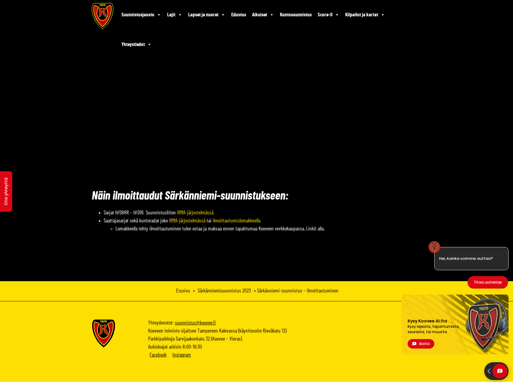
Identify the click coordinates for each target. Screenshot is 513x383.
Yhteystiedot (133, 44)
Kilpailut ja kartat (361, 14)
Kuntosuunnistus (296, 14)
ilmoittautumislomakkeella (236, 221)
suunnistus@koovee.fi (195, 323)
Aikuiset (259, 14)
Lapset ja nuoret (203, 14)
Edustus (238, 14)
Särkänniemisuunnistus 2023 (224, 291)
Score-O (325, 14)
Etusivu (183, 291)
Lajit (171, 14)
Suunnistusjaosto (137, 14)
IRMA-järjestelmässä (195, 213)
